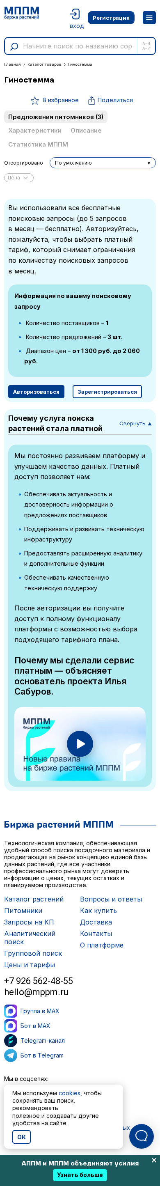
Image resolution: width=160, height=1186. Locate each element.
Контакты (96, 933)
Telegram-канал (43, 1040)
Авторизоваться (36, 391)
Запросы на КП (29, 922)
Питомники (23, 910)
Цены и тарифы (29, 965)
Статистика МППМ (38, 144)
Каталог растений (34, 899)
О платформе (101, 945)
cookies (69, 1093)
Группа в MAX (40, 1010)
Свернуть (135, 423)
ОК (21, 1136)
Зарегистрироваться (107, 391)
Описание (86, 130)
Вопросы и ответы (111, 899)
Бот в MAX (35, 1025)
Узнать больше (80, 1174)
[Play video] (80, 744)
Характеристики (35, 130)
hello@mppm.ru (36, 992)
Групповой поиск (33, 953)
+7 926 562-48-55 (38, 981)
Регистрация (111, 17)
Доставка (96, 922)
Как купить (98, 910)
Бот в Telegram (42, 1055)
